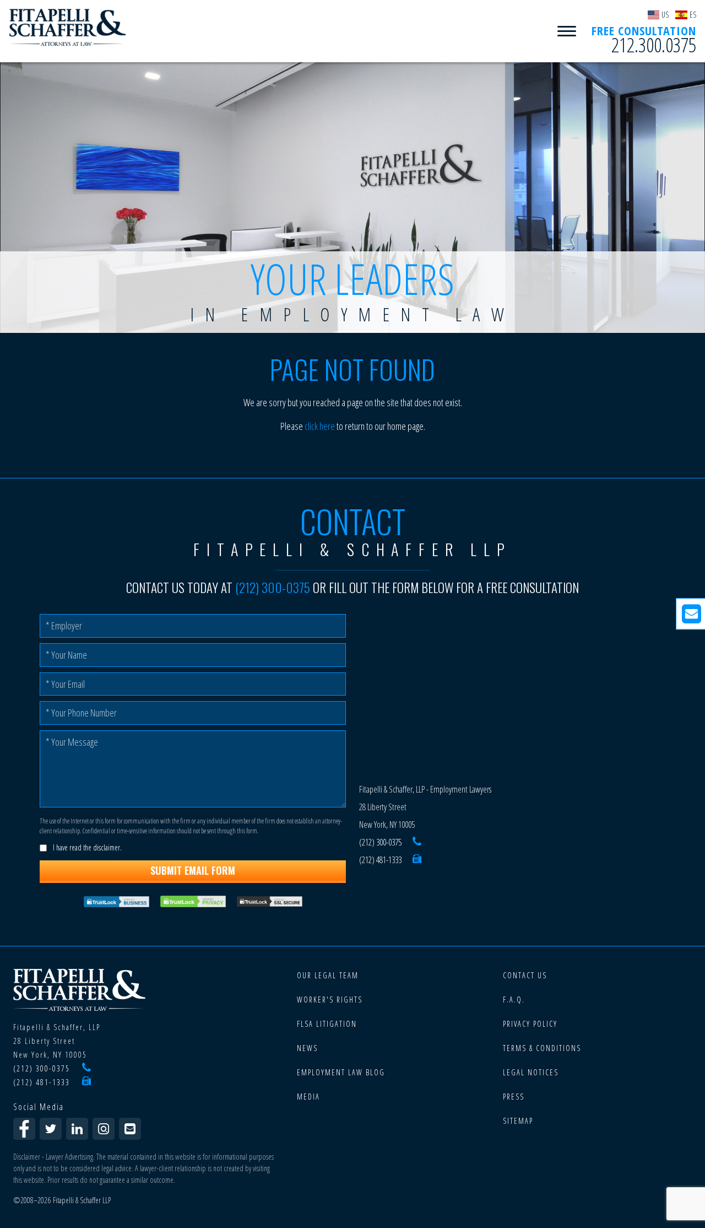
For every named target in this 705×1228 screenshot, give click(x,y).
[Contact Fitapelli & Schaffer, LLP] (130, 1129)
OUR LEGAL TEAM (328, 975)
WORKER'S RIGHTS (329, 999)
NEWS (307, 1048)
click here (320, 426)
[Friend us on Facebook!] (24, 1129)
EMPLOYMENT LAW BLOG (341, 1072)
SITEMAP (518, 1121)
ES (693, 14)
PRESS (513, 1096)
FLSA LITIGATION (327, 1024)
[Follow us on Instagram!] (104, 1129)
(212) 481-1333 (380, 860)
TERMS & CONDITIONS (542, 1048)
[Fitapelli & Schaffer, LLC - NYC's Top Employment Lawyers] (68, 27)
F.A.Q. (514, 999)
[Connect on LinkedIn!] (77, 1129)
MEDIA (308, 1096)
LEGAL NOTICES (530, 1072)
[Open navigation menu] (566, 31)
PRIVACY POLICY (530, 1024)
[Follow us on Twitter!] (51, 1129)
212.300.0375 (653, 45)
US (665, 14)
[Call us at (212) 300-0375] (417, 842)
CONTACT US (525, 975)
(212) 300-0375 (272, 587)
